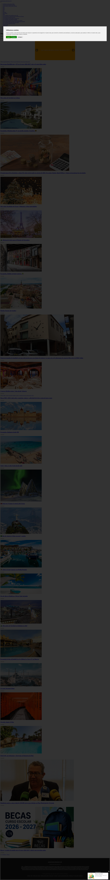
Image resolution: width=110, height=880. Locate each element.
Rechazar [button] (14, 37)
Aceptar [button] (8, 37)
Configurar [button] (20, 37)
